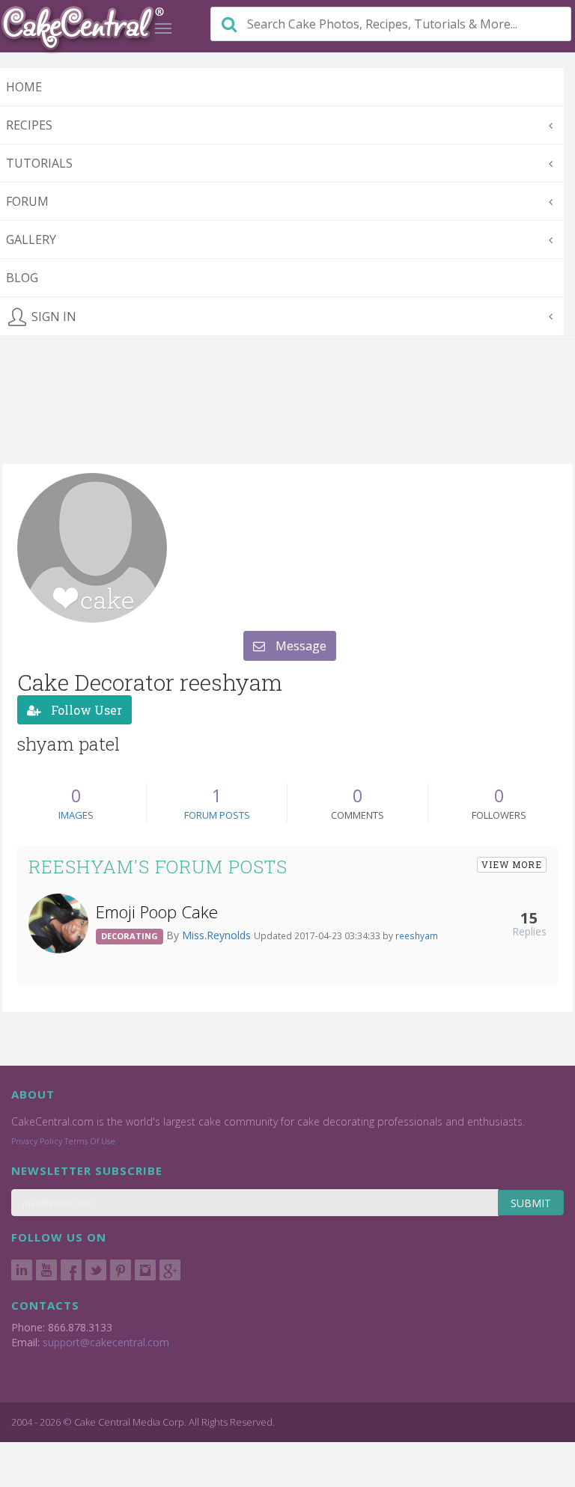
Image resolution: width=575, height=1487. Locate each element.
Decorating (129, 935)
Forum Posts (217, 815)
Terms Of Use (89, 1141)
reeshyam (416, 935)
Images (76, 815)
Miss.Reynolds (218, 935)
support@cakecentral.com (106, 1342)
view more (511, 864)
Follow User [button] (85, 710)
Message (299, 646)
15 (529, 917)
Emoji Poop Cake (157, 911)
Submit (531, 1203)
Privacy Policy (36, 1141)
